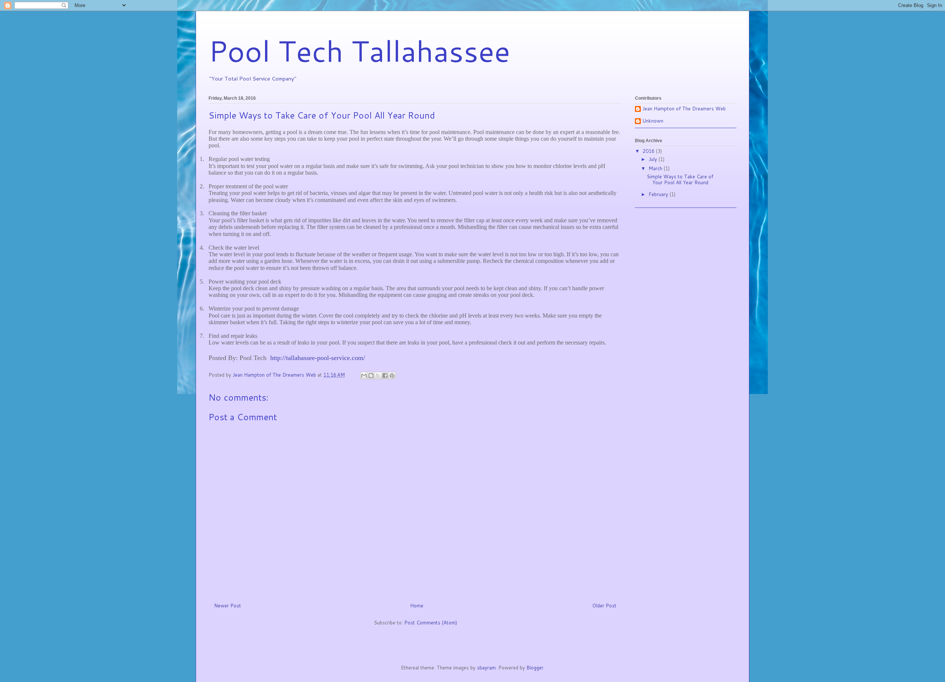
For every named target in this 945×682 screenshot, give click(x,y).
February (659, 194)
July (654, 159)
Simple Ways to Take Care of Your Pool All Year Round (680, 179)
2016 (649, 151)
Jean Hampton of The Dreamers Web (684, 109)
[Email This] (364, 375)
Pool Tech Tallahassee (359, 50)
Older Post (604, 605)
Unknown (652, 121)
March (656, 168)
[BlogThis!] (371, 375)
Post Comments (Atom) (430, 622)
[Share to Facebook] (385, 375)
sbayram (486, 667)
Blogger (534, 667)
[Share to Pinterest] (392, 375)
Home (416, 605)
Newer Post (227, 605)
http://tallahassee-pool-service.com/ (317, 357)
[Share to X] (378, 375)
